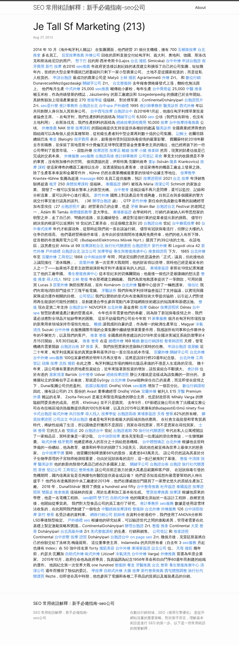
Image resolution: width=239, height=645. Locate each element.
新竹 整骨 (46, 514)
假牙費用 (81, 139)
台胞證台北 (88, 105)
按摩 (164, 122)
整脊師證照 (173, 340)
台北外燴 (197, 251)
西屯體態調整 (176, 570)
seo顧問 (90, 497)
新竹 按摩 (54, 66)
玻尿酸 (193, 346)
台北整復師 (122, 83)
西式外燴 (186, 105)
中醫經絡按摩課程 (116, 509)
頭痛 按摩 (50, 363)
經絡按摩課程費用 (131, 122)
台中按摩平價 (53, 453)
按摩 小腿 (138, 150)
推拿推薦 (61, 492)
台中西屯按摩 (101, 111)
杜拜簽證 (167, 486)
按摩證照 (100, 150)
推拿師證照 (157, 251)
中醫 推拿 (194, 88)
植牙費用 (65, 441)
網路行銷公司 (101, 514)
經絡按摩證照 (117, 374)
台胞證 (175, 464)
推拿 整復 (98, 335)
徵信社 (193, 284)
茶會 (158, 156)
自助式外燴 (119, 497)
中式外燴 (72, 88)
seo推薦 (83, 66)
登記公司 (54, 469)
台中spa (106, 105)
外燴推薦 (49, 128)
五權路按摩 (187, 49)
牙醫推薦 (143, 565)
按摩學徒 (105, 251)
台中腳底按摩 (183, 223)
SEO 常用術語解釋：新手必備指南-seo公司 (89, 7)
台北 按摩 (181, 178)
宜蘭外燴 (49, 256)
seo (151, 116)
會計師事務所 (151, 105)
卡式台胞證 (42, 413)
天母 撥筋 (184, 548)
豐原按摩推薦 (157, 492)
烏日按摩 (76, 413)
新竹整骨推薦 (152, 570)
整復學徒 (94, 100)
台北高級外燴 (71, 531)
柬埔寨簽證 (122, 212)
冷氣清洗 (123, 553)
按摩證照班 (152, 178)
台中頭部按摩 (109, 436)
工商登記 (65, 256)
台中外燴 (173, 60)
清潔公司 (162, 184)
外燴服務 (71, 156)
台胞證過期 (122, 430)
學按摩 (97, 570)
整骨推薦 (86, 469)
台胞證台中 (123, 111)
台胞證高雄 (104, 156)
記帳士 (181, 133)
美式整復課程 (102, 531)
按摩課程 (82, 128)
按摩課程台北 (92, 245)
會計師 (193, 369)
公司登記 (146, 156)
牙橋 (134, 206)
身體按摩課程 (77, 184)
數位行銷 (193, 77)
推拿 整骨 (91, 340)
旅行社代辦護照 (118, 245)
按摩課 (175, 492)
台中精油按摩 (95, 256)
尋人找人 (54, 279)
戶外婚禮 (121, 105)
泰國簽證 (113, 184)
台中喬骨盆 (161, 88)
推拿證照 (181, 531)
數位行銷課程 (152, 340)
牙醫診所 (109, 290)
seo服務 (87, 156)
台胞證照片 (193, 100)
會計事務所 (68, 105)
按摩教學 (187, 172)
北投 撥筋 (67, 363)
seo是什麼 (49, 105)
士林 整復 (80, 279)
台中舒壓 (62, 537)
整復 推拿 (160, 525)
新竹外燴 (101, 195)
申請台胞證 (191, 60)
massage (87, 178)
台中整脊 (121, 189)
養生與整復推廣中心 (130, 251)
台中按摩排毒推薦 (184, 122)
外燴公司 (92, 55)
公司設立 (60, 419)
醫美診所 (170, 105)
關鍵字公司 (92, 83)
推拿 (89, 346)
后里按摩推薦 (73, 55)
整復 (183, 458)
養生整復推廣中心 (83, 273)
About (200, 7)
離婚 (125, 150)
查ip (151, 161)
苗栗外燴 (86, 262)
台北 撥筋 (138, 60)
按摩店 (115, 150)
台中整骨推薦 (148, 486)
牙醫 (181, 391)
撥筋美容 (106, 548)
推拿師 (153, 150)
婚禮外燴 (116, 340)
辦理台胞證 (101, 200)
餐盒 (53, 139)
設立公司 (88, 251)
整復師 (138, 509)
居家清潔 (56, 374)
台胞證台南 (153, 223)
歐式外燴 (60, 413)
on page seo (141, 537)
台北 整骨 (160, 565)
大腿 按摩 (132, 570)
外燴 (165, 77)
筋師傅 (119, 514)
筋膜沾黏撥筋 (96, 385)
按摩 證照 (79, 537)
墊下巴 (81, 60)
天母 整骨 (165, 413)
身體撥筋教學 (81, 212)
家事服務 (159, 318)
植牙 (53, 184)
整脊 (70, 128)
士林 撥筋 (128, 77)
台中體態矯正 (153, 441)
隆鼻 (173, 161)
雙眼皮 (72, 430)
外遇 (37, 397)
